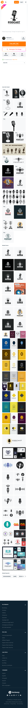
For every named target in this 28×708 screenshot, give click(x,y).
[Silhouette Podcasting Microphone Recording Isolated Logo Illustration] (8, 104)
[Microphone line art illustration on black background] (8, 159)
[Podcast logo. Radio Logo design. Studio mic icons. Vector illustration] (9, 203)
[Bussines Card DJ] (8, 416)
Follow (23, 39)
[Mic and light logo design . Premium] (13, 613)
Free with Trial (14, 44)
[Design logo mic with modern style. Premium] (13, 625)
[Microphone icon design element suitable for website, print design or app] (13, 136)
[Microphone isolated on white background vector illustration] (13, 146)
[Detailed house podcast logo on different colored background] (13, 579)
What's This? (15, 59)
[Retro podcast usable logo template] (7, 93)
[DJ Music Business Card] (4, 550)
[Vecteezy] (2, 2)
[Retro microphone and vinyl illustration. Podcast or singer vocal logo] (8, 292)
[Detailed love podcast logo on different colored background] (10, 497)
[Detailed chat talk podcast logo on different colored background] (13, 540)
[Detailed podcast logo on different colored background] (13, 507)
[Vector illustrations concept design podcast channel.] (8, 171)
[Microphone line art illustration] (8, 115)
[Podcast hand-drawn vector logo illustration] (8, 238)
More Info (5, 62)
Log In (21, 2)
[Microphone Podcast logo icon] (8, 637)
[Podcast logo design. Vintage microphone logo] (8, 127)
